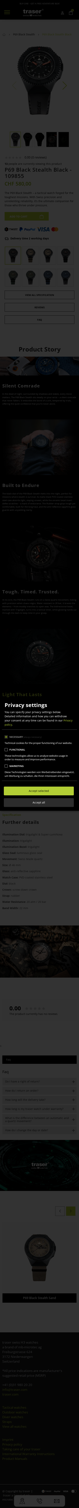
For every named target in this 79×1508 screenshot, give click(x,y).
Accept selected (39, 791)
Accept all (39, 802)
